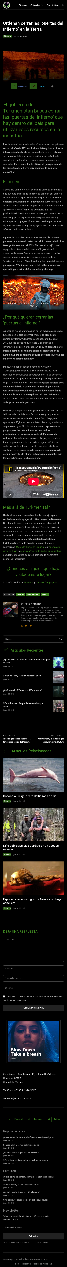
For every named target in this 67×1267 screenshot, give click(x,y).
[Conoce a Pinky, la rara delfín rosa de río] (58, 677)
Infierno (20, 594)
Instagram (38, 1119)
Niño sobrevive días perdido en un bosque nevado (23, 705)
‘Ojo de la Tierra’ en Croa (28, 547)
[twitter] (31, 625)
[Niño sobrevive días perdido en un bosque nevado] (58, 706)
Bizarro (7, 36)
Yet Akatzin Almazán (31, 603)
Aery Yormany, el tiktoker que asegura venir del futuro (51, 740)
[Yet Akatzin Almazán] (10, 614)
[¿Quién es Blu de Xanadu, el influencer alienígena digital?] (58, 662)
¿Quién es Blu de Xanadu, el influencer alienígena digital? (26, 661)
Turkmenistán (33, 594)
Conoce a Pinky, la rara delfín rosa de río (22, 675)
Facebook (18, 1119)
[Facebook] (9, 1119)
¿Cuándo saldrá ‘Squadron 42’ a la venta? (22, 690)
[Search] (60, 639)
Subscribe (33, 1236)
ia (43, 547)
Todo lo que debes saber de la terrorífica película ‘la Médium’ (17, 740)
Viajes (44, 594)
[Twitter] (49, 1119)
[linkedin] (26, 625)
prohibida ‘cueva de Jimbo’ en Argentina (40, 551)
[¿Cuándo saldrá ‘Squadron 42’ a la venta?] (58, 691)
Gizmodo (29, 582)
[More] (52, 86)
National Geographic (46, 582)
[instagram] (22, 625)
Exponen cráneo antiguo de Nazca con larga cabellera (32, 901)
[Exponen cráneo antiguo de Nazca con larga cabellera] (33, 878)
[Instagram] (29, 1119)
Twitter (57, 1119)
